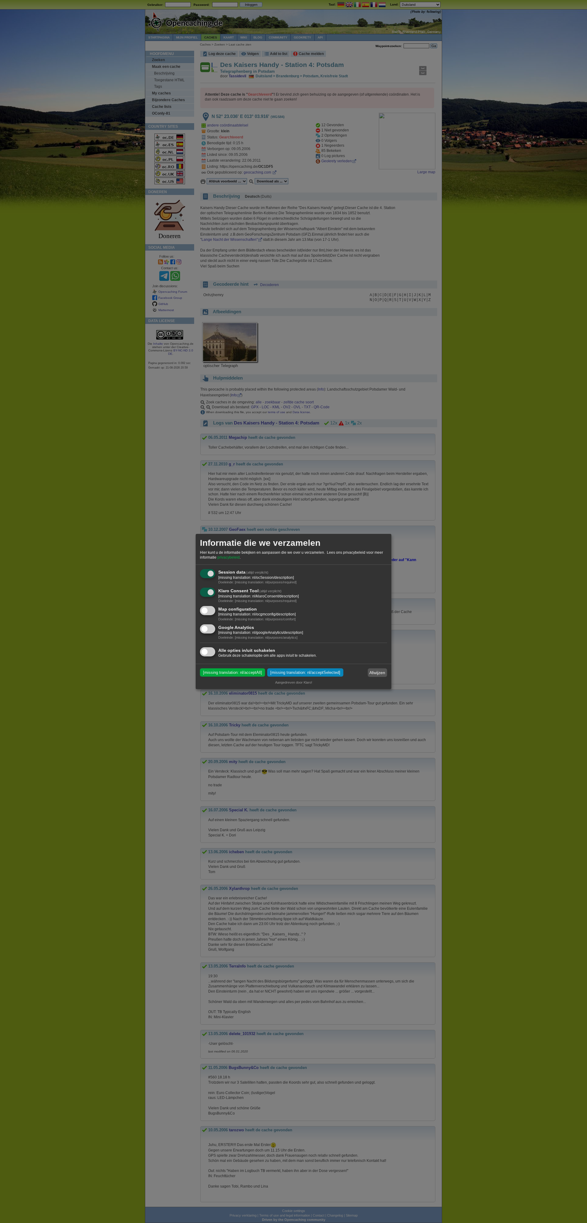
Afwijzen (377, 672)
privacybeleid (228, 557)
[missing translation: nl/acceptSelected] (305, 672)
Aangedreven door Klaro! (293, 682)
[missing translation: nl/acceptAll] (232, 672)
